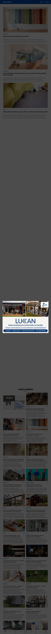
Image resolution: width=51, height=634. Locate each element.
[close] (49, 2)
